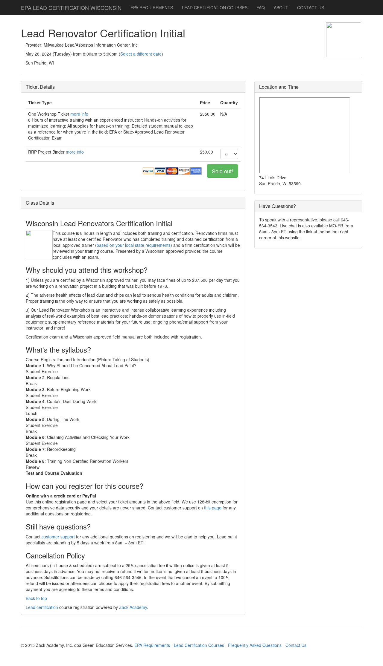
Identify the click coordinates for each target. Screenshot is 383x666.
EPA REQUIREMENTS (151, 7)
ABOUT (281, 7)
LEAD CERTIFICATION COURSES (214, 7)
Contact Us (295, 645)
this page (212, 508)
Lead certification (42, 607)
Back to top (36, 598)
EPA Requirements (152, 645)
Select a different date (141, 54)
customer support (58, 537)
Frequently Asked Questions (255, 645)
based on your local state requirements (134, 245)
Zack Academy (133, 607)
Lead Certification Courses (199, 645)
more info (79, 114)
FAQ (260, 7)
